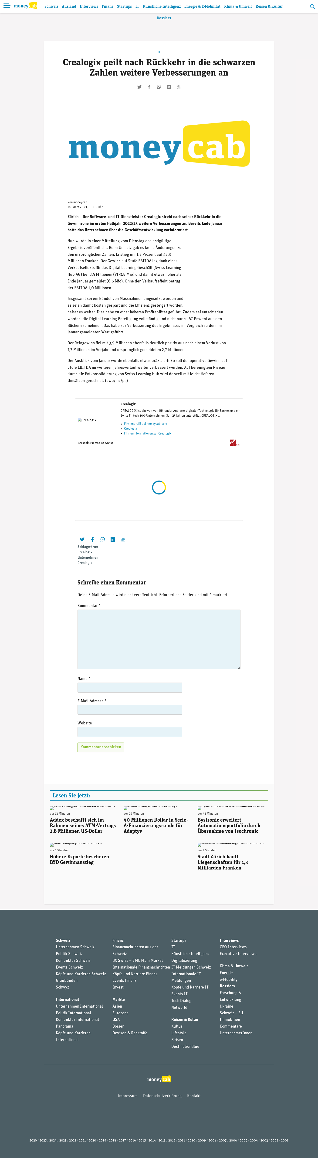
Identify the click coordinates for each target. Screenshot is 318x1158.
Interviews (89, 7)
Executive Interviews (238, 954)
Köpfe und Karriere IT (190, 987)
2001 (284, 1140)
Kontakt (194, 1096)
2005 (243, 1140)
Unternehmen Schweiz (75, 947)
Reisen (177, 1040)
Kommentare (231, 1027)
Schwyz (62, 987)
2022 (72, 1140)
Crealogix (130, 429)
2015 (142, 1140)
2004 (254, 1140)
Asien (117, 1007)
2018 (112, 1140)
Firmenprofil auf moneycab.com (145, 424)
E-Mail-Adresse (92, 701)
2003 (264, 1140)
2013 (162, 1140)
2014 (152, 1140)
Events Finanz (124, 981)
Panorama (64, 1027)
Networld (179, 1008)
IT (137, 7)
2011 (181, 1140)
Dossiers (164, 18)
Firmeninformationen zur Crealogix (147, 433)
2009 (202, 1140)
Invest (118, 987)
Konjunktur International (77, 1020)
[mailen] (178, 86)
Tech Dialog (181, 1001)
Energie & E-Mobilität (202, 7)
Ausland (69, 7)
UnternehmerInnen (236, 1033)
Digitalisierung (184, 961)
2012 (171, 1140)
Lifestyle (178, 1033)
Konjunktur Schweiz (73, 961)
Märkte (118, 1000)
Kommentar (89, 606)
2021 (82, 1140)
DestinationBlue (185, 1047)
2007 (223, 1140)
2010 (191, 1140)
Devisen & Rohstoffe (129, 1033)
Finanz (107, 7)
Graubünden (67, 981)
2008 (212, 1140)
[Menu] (7, 6)
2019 (102, 1140)
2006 (233, 1140)
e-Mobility (229, 980)
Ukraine (226, 1007)
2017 (122, 1140)
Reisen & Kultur (269, 7)
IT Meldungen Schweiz (191, 968)
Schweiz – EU (231, 1013)
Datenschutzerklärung (162, 1096)
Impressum (128, 1096)
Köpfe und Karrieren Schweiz (81, 974)
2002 (274, 1140)
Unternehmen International (79, 1007)
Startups (124, 7)
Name (84, 679)
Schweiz (51, 7)
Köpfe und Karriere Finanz (134, 974)
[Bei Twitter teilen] (139, 86)
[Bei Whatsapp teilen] (159, 86)
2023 (62, 1140)
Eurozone (120, 1013)
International (67, 1000)
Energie (226, 973)
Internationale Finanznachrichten (141, 968)
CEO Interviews (233, 947)
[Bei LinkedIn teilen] (168, 86)
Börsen (118, 1027)
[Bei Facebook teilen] (149, 86)
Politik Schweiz (69, 954)
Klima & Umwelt (238, 7)
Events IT (179, 994)
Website (85, 723)
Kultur (176, 1027)
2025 (43, 1140)
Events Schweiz (69, 968)
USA (116, 1020)
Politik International (73, 1013)
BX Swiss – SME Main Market (137, 961)
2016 (132, 1140)
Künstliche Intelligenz (162, 7)
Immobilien (230, 1020)
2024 (53, 1140)
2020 (92, 1140)
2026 (33, 1140)
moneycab (80, 202)
